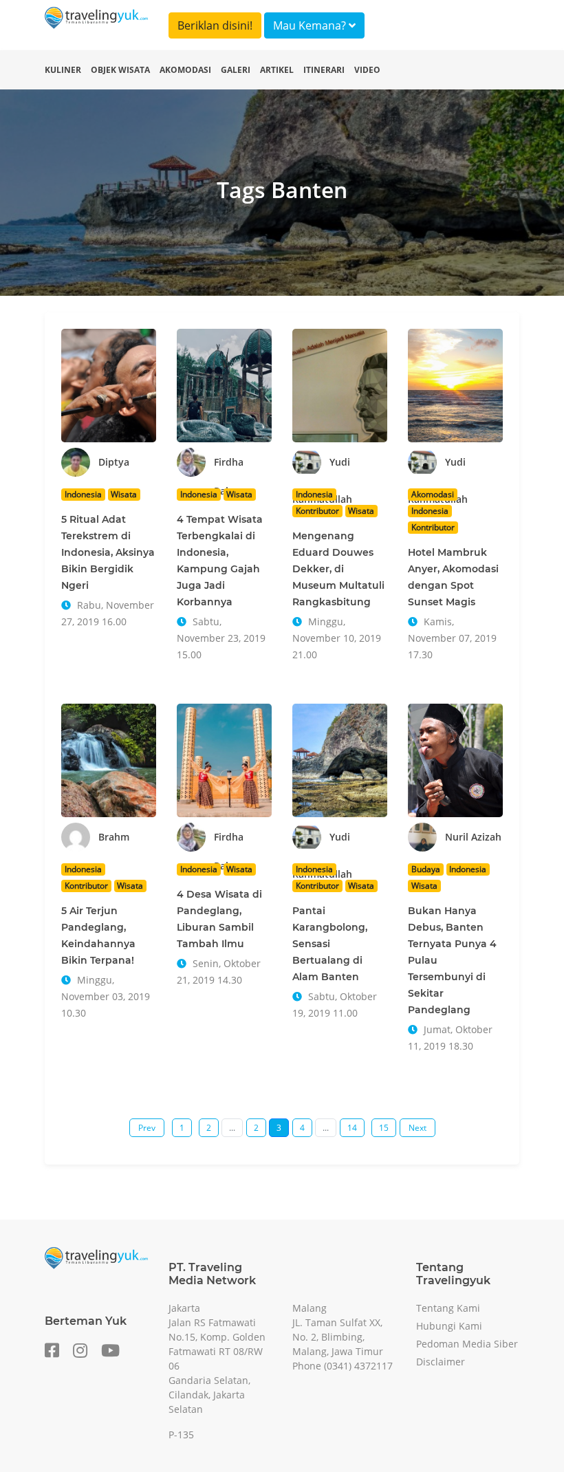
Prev (146, 1128)
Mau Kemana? (311, 25)
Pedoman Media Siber (467, 1343)
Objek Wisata (120, 70)
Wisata (124, 494)
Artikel (277, 70)
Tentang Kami (448, 1307)
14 (352, 1128)
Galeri (235, 70)
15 (384, 1128)
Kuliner (63, 70)
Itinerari (324, 70)
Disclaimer (440, 1361)
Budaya (425, 869)
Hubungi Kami (449, 1325)
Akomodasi (185, 70)
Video (367, 70)
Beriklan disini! (214, 25)
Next (417, 1128)
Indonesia (83, 494)
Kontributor (317, 511)
